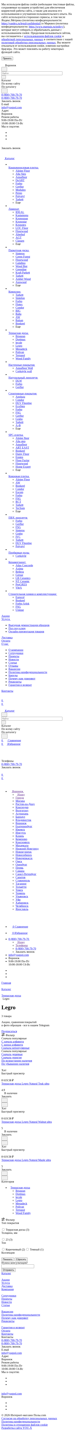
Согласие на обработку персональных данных (29, 1418)
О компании (15, 649)
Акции (5, 1279)
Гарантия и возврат (20, 684)
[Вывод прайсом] (7, 1067)
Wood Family (23, 1213)
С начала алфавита (12, 1041)
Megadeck (21, 1203)
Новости (13, 659)
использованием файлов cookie (43, 36)
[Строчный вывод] (5, 1067)
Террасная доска (20, 1187)
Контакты (7, 1333)
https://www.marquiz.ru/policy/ (46, 26)
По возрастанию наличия (16, 1060)
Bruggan (20, 1190)
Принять (7, 58)
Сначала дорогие (11, 1057)
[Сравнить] (4, 1104)
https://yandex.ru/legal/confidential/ (20, 23)
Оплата (5, 1330)
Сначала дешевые (12, 1054)
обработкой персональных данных (22, 39)
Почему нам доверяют (21, 678)
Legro (19, 1200)
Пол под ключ (16, 628)
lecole (19, 1197)
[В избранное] (4, 1100)
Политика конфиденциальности (27, 672)
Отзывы (13, 665)
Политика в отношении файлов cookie (24, 1424)
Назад (21, 794)
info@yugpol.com (11, 107)
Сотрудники (15, 653)
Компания (7, 1289)
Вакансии (14, 668)
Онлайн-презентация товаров (26, 631)
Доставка (7, 1286)
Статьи (12, 662)
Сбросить (21, 1259)
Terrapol (20, 1209)
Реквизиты (15, 681)
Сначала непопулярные (15, 1047)
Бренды (13, 675)
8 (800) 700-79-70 (11, 94)
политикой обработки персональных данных (28, 42)
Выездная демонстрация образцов (28, 625)
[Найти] (4, 90)
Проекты (13, 656)
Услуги (5, 1282)
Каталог (6, 1273)
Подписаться (9, 1031)
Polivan (20, 1206)
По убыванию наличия (15, 1063)
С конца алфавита (12, 1044)
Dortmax (20, 1193)
